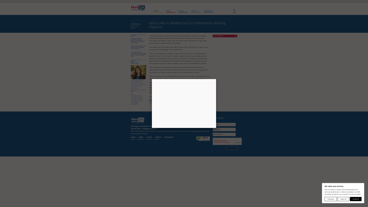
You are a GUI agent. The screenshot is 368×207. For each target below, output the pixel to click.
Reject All (343, 199)
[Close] (216, 79)
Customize (330, 199)
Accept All (356, 199)
